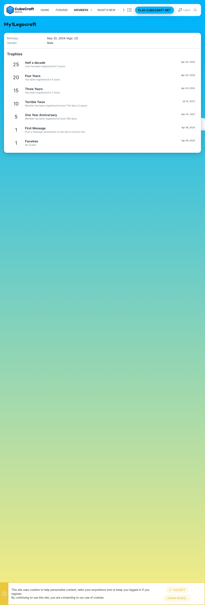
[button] (91, 10)
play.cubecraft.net (154, 10)
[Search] (195, 10)
